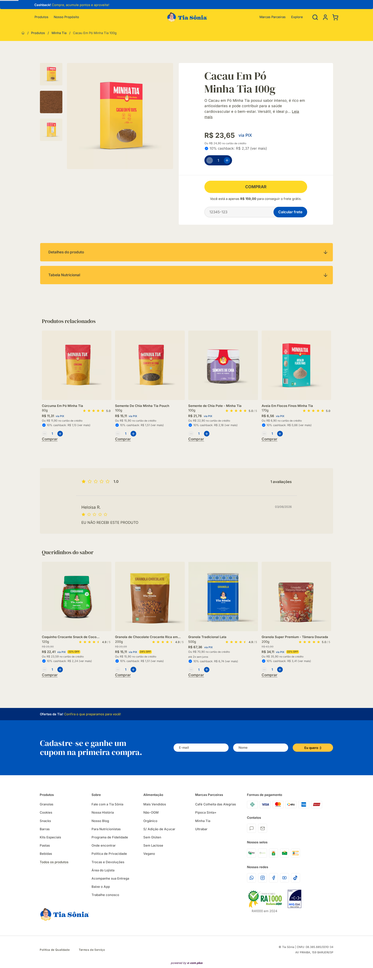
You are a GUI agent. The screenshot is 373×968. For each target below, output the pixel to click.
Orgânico (150, 821)
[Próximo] (331, 375)
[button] (325, 17)
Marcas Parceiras (272, 17)
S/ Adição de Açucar (159, 829)
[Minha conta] (325, 17)
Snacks (45, 821)
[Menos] (209, 160)
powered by (186, 963)
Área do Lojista (103, 870)
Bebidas (46, 854)
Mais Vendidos (154, 804)
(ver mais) (258, 148)
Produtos (41, 17)
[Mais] (227, 160)
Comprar (256, 186)
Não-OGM (151, 812)
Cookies (46, 812)
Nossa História (103, 812)
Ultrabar (201, 829)
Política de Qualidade (55, 949)
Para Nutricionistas (106, 829)
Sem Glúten (152, 837)
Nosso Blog (100, 821)
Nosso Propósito (66, 17)
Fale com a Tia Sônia (107, 804)
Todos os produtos (54, 862)
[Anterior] (31, 5)
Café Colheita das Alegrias (215, 804)
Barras (45, 829)
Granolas (46, 804)
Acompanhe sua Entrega (110, 878)
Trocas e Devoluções (108, 862)
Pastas (45, 845)
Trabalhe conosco (105, 895)
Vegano (149, 854)
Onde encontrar (104, 845)
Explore (297, 17)
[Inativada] (294, 899)
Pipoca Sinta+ (206, 812)
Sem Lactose (153, 845)
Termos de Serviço (92, 949)
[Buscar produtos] (315, 17)
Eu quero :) (312, 748)
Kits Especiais (50, 837)
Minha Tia (59, 33)
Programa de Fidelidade (110, 837)
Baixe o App (101, 887)
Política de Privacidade (109, 854)
